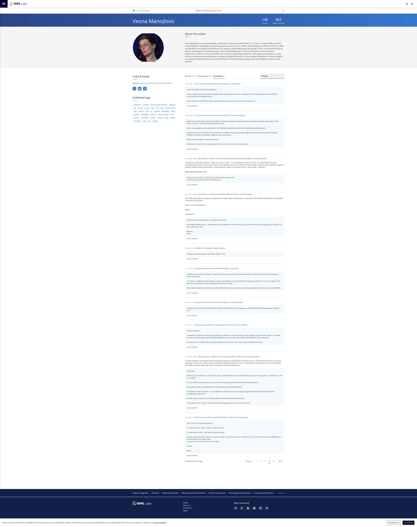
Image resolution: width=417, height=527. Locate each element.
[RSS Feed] (267, 508)
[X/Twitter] (134, 88)
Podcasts (155, 493)
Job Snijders (236, 84)
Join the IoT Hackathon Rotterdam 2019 (223, 194)
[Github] (260, 508)
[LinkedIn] (139, 88)
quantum (136, 118)
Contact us (187, 508)
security (147, 108)
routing (140, 108)
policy (173, 111)
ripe (149, 121)
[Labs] (134, 10)
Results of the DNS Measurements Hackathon (212, 302)
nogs (144, 121)
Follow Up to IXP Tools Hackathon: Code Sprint (228, 357)
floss (172, 114)
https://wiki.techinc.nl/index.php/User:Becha (155, 83)
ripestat (141, 111)
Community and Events (263, 493)
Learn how (217, 10)
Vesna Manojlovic (260, 158)
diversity (159, 118)
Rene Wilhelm (242, 325)
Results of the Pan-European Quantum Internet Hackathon (231, 158)
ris (151, 111)
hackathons (137, 121)
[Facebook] (235, 508)
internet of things (163, 114)
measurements (170, 108)
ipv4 (157, 108)
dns (135, 108)
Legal (185, 510)
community (144, 118)
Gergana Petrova (219, 248)
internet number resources (159, 105)
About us (187, 505)
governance (165, 111)
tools (147, 111)
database (172, 105)
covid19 (152, 118)
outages (155, 121)
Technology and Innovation (240, 493)
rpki (153, 108)
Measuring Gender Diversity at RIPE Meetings (212, 268)
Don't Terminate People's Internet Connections (213, 84)
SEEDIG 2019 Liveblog (203, 248)
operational (137, 105)
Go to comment (192, 106)
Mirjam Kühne (240, 115)
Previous (248, 461)
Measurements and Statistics (194, 493)
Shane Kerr (235, 268)
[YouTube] (254, 508)
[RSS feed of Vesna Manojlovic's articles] (145, 88)
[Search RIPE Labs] (283, 11)
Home (185, 503)
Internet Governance (217, 493)
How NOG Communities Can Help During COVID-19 (214, 115)
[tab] (190, 76)
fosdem (173, 118)
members (146, 105)
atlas (135, 111)
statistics (157, 111)
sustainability (144, 114)
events (166, 118)
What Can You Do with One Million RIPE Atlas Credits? (214, 417)
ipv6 (162, 108)
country (136, 114)
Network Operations (170, 493)
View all (281, 493)
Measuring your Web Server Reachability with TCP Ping (215, 325)
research (153, 114)
